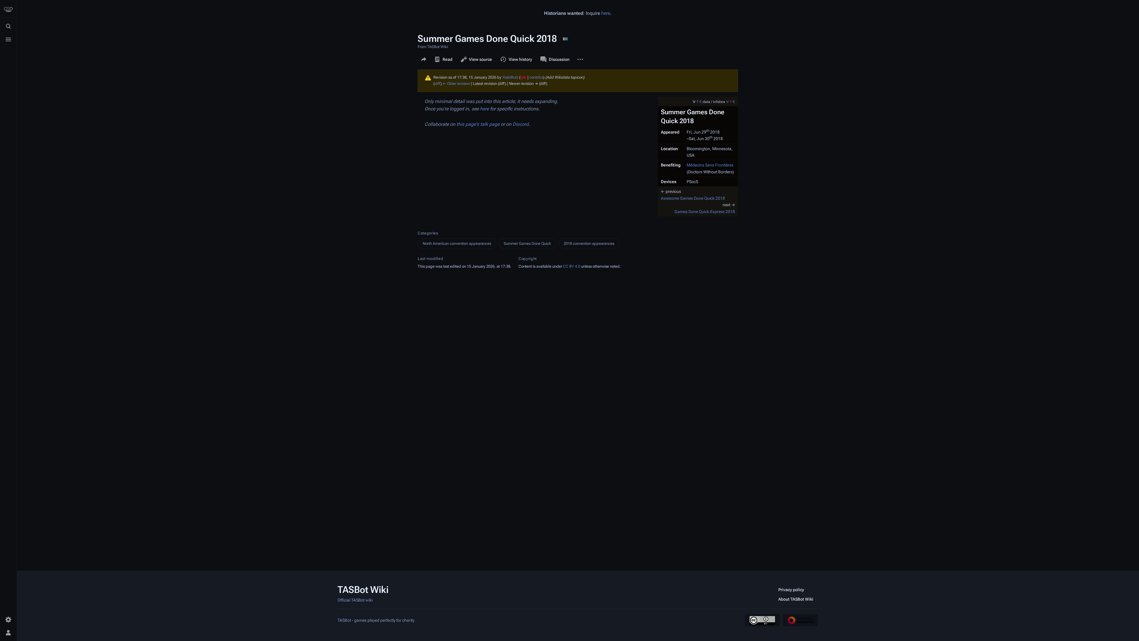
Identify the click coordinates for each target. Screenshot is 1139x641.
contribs (536, 77)
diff (437, 83)
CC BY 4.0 (571, 266)
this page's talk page (477, 124)
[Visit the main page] (8, 9)
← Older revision (456, 83)
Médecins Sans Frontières (710, 165)
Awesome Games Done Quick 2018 (693, 198)
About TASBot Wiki (795, 599)
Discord (521, 124)
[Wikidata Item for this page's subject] (565, 38)
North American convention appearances (457, 243)
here (605, 13)
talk (523, 77)
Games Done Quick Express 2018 (705, 211)
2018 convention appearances (589, 243)
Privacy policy (791, 589)
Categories (428, 233)
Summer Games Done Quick (527, 243)
